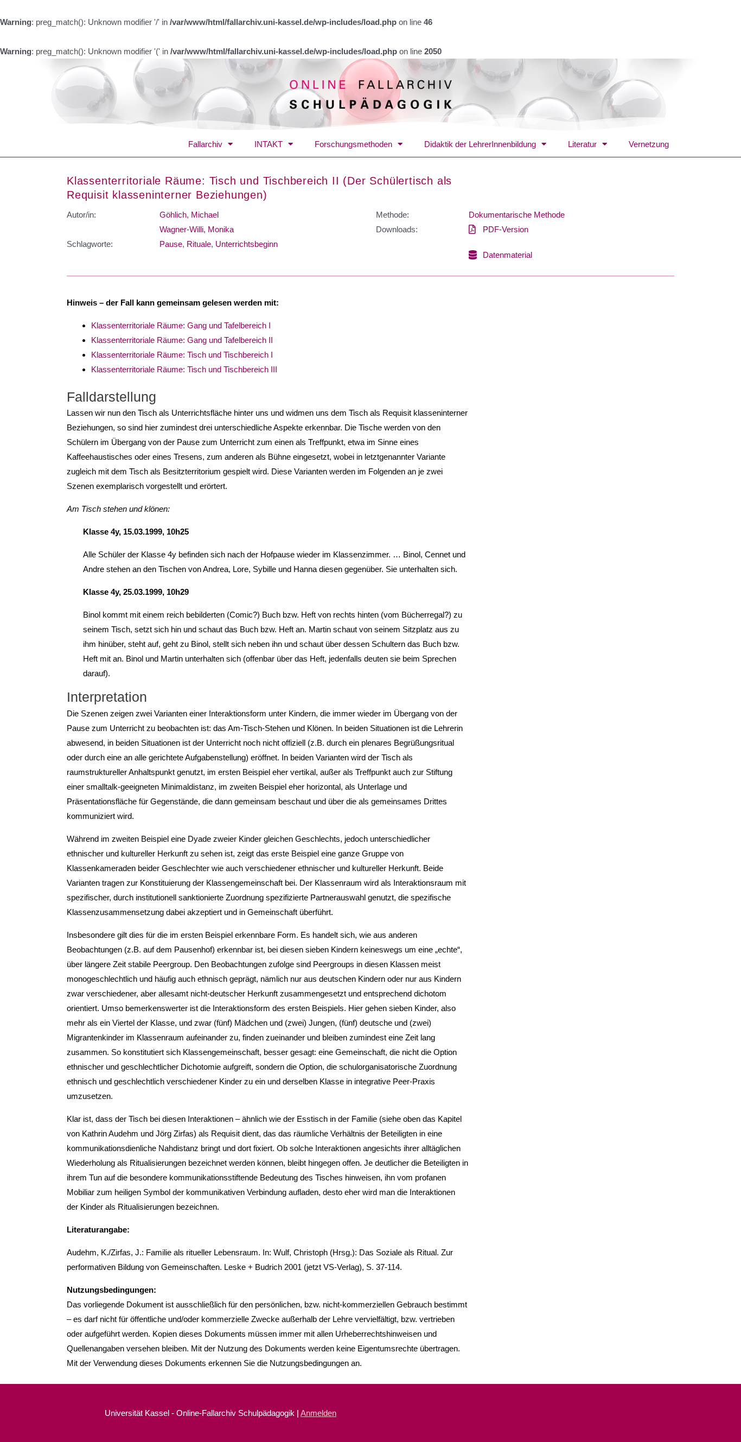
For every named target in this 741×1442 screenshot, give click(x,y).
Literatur (582, 144)
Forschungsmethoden (353, 144)
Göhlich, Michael (189, 214)
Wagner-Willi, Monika (196, 229)
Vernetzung (649, 144)
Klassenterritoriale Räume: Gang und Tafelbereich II (182, 340)
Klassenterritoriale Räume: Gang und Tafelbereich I (181, 325)
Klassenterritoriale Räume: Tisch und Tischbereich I (182, 354)
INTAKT (268, 144)
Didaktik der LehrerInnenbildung (480, 144)
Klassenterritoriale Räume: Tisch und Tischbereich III (184, 369)
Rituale (199, 244)
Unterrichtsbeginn (246, 244)
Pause (170, 244)
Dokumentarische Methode (517, 214)
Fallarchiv (205, 144)
